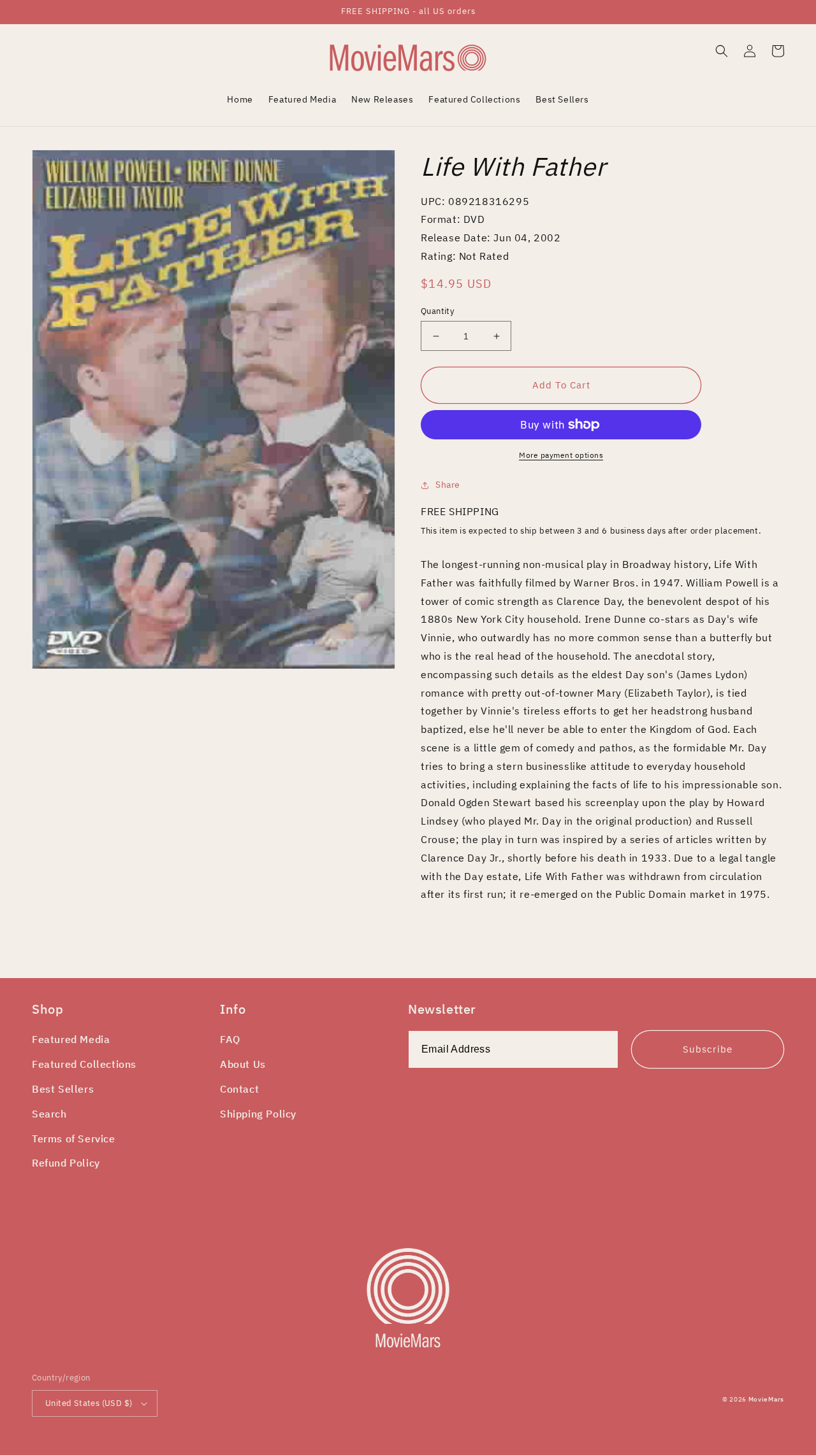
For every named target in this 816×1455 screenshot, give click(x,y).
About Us (243, 1064)
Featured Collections (84, 1064)
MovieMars (766, 1399)
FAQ (230, 1039)
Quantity (437, 311)
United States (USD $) (88, 1403)
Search (49, 1113)
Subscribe (707, 1049)
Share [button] (447, 484)
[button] (722, 51)
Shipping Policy (258, 1113)
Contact (239, 1088)
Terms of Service (73, 1138)
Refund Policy (66, 1162)
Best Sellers (63, 1088)
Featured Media (71, 1039)
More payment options (561, 455)
